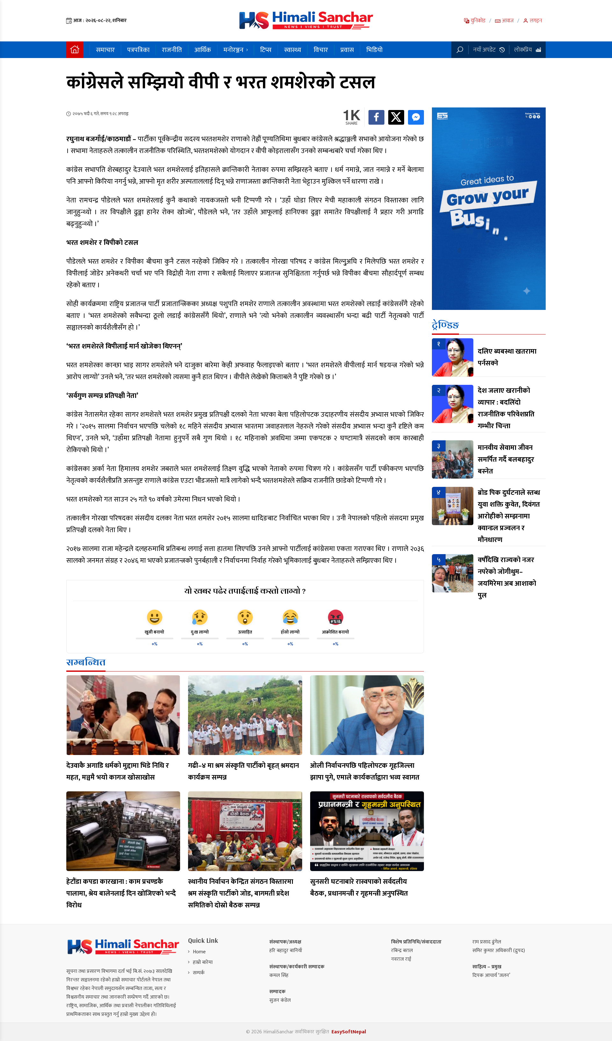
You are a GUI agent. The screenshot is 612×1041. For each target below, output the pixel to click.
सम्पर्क (199, 973)
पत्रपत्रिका (138, 49)
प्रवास (347, 49)
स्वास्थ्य (292, 49)
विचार (321, 49)
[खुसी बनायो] (154, 617)
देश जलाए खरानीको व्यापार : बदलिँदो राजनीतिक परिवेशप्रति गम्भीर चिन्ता (506, 408)
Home (199, 952)
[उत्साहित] (245, 617)
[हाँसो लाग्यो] (290, 617)
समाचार (105, 49)
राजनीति (172, 49)
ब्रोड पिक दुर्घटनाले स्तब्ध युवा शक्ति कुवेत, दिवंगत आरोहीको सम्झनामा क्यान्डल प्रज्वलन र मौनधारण (509, 516)
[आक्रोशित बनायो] (335, 617)
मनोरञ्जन (233, 49)
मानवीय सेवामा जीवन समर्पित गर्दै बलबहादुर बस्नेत (506, 459)
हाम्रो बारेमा (203, 962)
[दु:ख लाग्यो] (200, 617)
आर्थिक (202, 49)
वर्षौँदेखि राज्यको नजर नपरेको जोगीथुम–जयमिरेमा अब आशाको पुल (507, 577)
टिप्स (266, 49)
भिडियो (374, 49)
